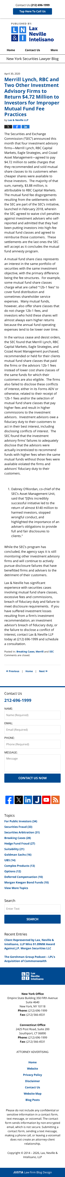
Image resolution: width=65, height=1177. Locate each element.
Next (43, 670)
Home (11, 50)
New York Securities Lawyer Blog (32, 32)
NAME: (8, 709)
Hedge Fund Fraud (19, 843)
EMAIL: (8, 723)
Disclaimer (32, 1081)
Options (12, 871)
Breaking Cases (25, 651)
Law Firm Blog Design (32, 1172)
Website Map (32, 1093)
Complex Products (19, 866)
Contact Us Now (32, 778)
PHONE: (9, 738)
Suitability (14, 849)
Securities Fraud (18, 827)
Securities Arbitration (22, 832)
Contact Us (32, 50)
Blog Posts (32, 1100)
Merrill (40, 651)
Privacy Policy (32, 1075)
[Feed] (55, 800)
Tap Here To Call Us (32, 11)
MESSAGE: (11, 752)
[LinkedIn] (28, 800)
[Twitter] (19, 800)
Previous (12, 670)
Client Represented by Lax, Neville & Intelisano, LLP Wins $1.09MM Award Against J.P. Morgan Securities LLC (29, 944)
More (54, 50)
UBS (9, 860)
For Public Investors (20, 821)
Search (32, 919)
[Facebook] (9, 800)
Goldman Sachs (17, 855)
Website (32, 1068)
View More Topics (16, 888)
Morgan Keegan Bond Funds (26, 882)
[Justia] (37, 800)
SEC (51, 651)
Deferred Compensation (23, 877)
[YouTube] (46, 800)
